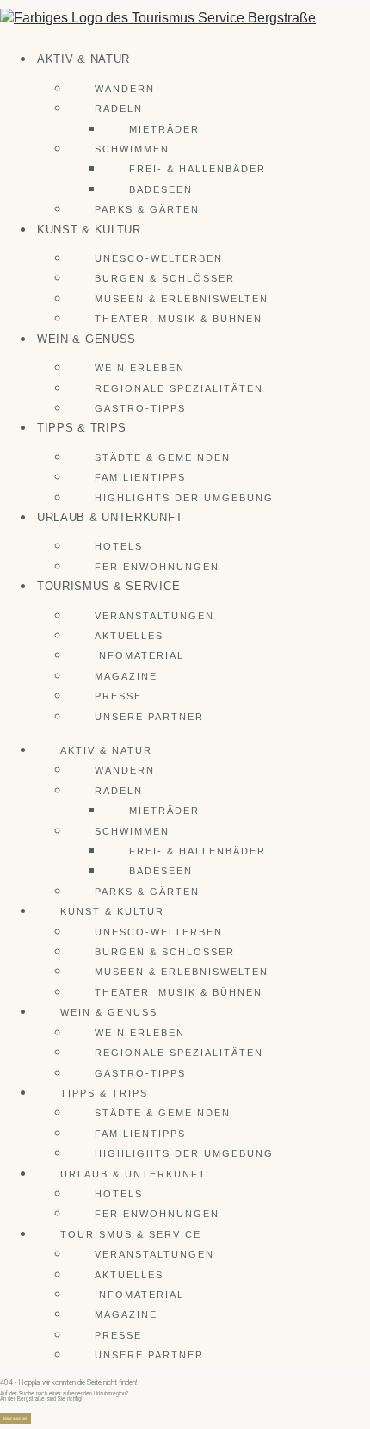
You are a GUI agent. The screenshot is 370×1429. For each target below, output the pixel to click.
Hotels (119, 546)
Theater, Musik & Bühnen (178, 319)
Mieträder (164, 129)
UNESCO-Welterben (159, 258)
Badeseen (161, 189)
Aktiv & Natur (83, 59)
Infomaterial (139, 655)
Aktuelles (129, 636)
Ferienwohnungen (157, 567)
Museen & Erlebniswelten (181, 299)
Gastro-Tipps (140, 408)
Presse (118, 696)
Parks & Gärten (147, 209)
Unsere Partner (149, 716)
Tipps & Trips (81, 427)
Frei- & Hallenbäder (197, 169)
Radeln (119, 108)
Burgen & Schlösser (165, 278)
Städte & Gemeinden (163, 457)
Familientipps (140, 477)
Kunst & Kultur (89, 229)
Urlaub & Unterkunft (109, 517)
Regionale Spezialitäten (179, 388)
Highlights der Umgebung (184, 498)
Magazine (126, 676)
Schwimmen (132, 149)
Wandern (125, 89)
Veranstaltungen (154, 616)
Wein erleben (140, 368)
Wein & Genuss (86, 338)
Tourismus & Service (108, 586)
